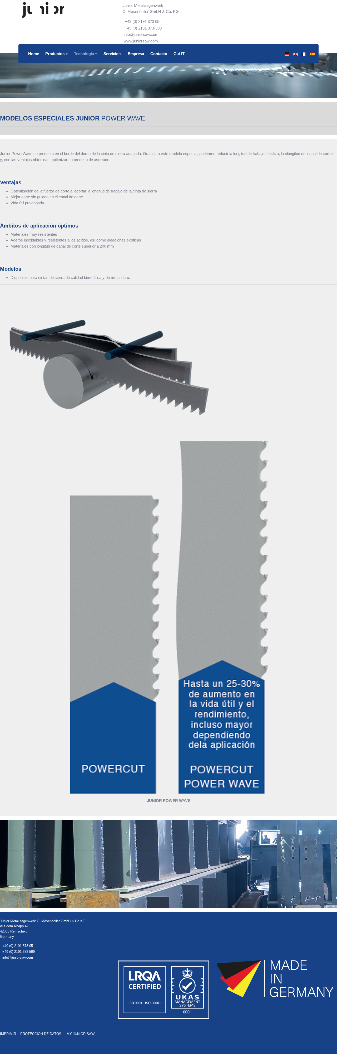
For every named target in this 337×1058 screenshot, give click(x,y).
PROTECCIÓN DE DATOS (40, 1034)
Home (33, 53)
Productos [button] (55, 53)
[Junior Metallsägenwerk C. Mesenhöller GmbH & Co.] (43, 10)
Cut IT (179, 53)
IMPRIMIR (8, 1034)
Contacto (158, 53)
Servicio (110, 53)
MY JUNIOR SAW (81, 1034)
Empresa (136, 53)
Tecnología (84, 53)
